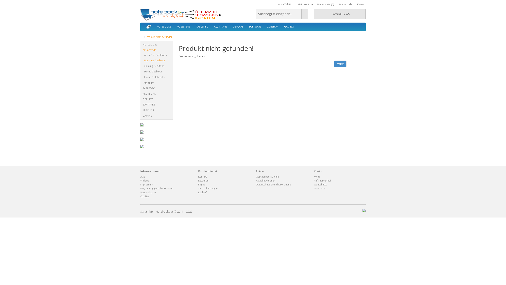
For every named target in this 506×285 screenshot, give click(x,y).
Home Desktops (153, 71)
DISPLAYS (238, 26)
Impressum (146, 184)
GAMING (289, 26)
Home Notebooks (154, 77)
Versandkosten (148, 192)
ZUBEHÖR (272, 26)
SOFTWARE (255, 26)
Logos (201, 184)
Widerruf (145, 180)
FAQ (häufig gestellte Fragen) (156, 188)
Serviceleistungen (208, 188)
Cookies (144, 196)
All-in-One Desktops (155, 55)
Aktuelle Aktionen (265, 180)
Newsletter (320, 188)
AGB (142, 176)
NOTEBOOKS (164, 26)
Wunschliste (320, 184)
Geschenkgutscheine (267, 176)
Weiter (340, 64)
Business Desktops (154, 60)
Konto (317, 176)
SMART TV (148, 83)
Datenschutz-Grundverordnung (273, 184)
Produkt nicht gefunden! (159, 37)
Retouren (203, 180)
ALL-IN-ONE (220, 26)
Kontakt (202, 176)
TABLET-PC (202, 26)
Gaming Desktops (154, 66)
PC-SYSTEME (183, 26)
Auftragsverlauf (322, 180)
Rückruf (202, 192)
